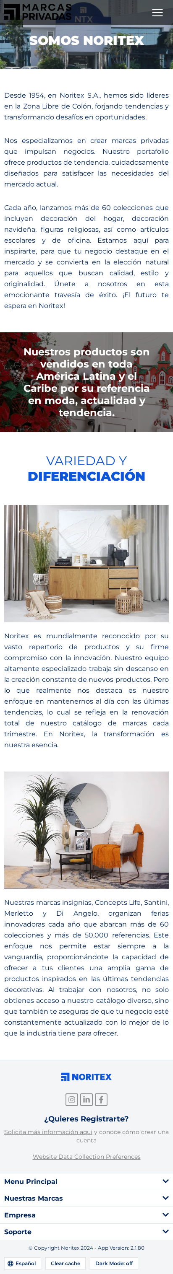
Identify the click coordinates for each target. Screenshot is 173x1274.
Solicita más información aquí (48, 1132)
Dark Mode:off (114, 1263)
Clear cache (65, 1263)
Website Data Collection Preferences (87, 1156)
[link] (37, 17)
